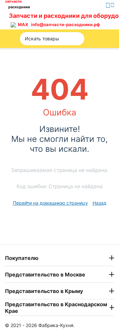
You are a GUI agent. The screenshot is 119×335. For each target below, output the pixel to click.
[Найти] (77, 39)
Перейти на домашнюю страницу (50, 203)
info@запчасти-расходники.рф (65, 24)
